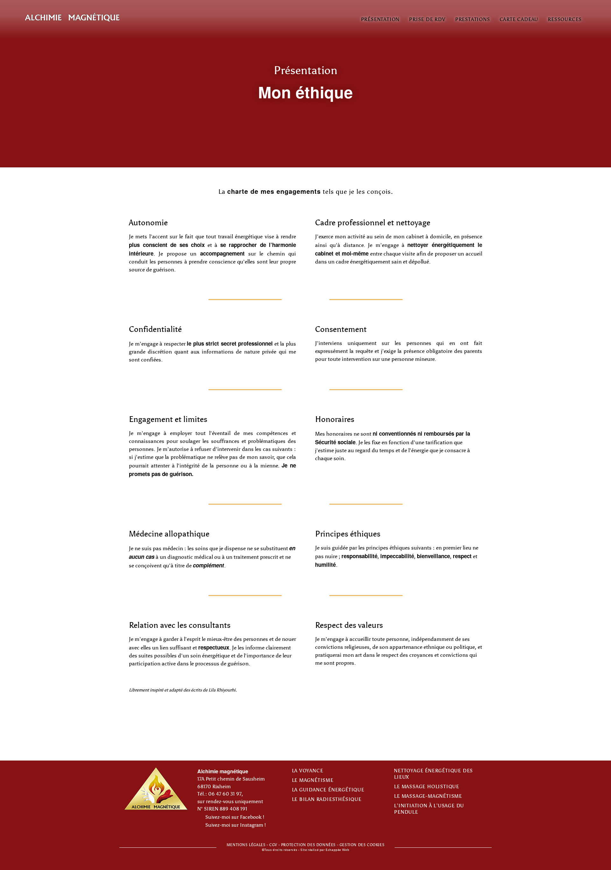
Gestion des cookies (362, 845)
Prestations (472, 19)
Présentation (380, 19)
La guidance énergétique (328, 790)
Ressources (565, 19)
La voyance (307, 771)
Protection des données (308, 845)
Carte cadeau (519, 19)
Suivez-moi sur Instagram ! (234, 825)
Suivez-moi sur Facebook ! (233, 817)
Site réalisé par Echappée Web (324, 850)
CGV (273, 845)
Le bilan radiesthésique (327, 799)
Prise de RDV (427, 19)
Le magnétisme (313, 780)
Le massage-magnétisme (428, 796)
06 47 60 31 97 (225, 794)
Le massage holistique (426, 786)
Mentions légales (246, 845)
